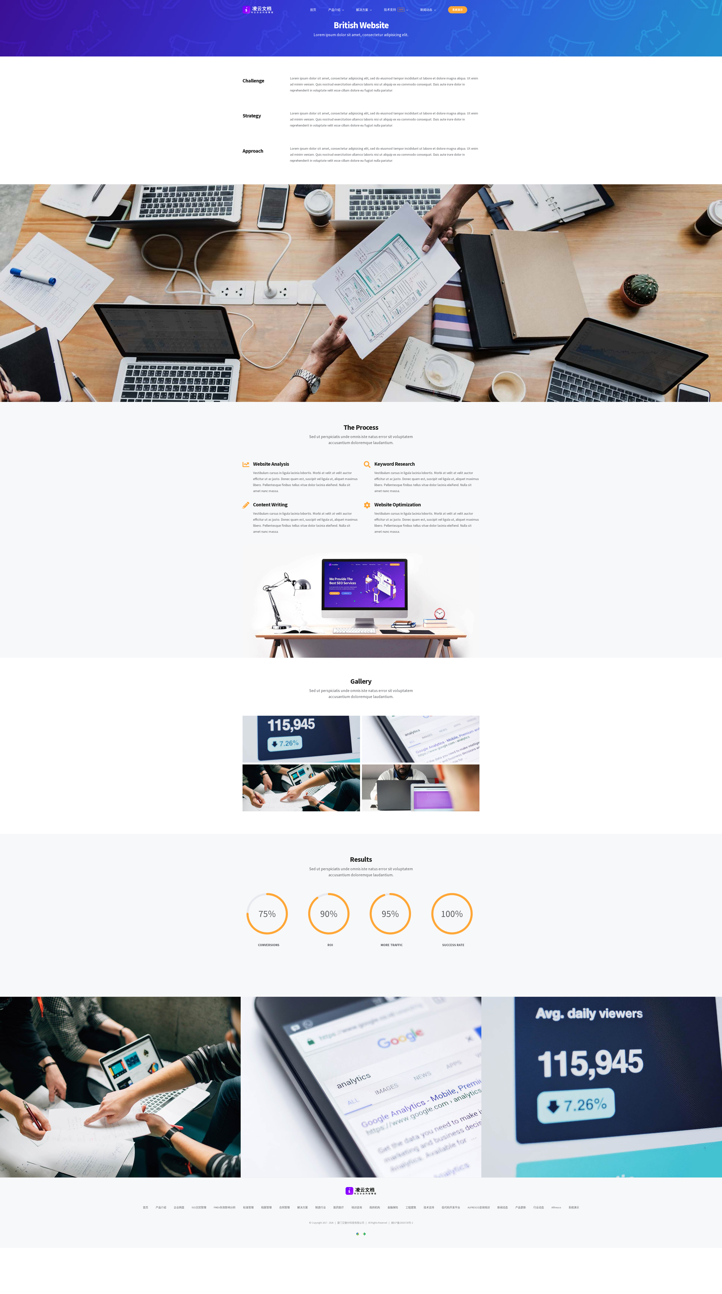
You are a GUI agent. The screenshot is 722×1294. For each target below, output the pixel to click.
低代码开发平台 (451, 1207)
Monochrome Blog (180, 1095)
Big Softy (662, 1095)
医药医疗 (338, 1207)
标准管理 (248, 1207)
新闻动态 (502, 1207)
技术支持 (429, 1207)
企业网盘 (179, 1207)
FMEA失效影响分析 (225, 1207)
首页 (145, 1207)
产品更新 (520, 1207)
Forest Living (421, 1095)
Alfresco (556, 1207)
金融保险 (393, 1207)
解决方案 (302, 1207)
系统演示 (574, 1207)
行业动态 (538, 1207)
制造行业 (320, 1207)
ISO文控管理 (199, 1207)
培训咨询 (356, 1207)
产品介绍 (161, 1207)
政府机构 (374, 1207)
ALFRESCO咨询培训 (479, 1207)
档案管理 (266, 1207)
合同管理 (284, 1207)
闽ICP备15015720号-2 (402, 1222)
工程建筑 (411, 1207)
